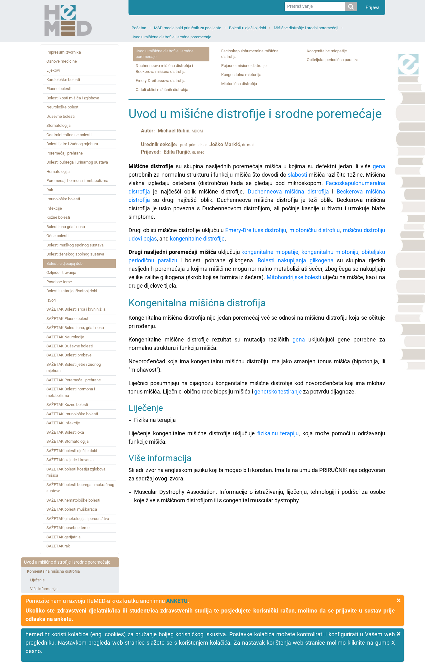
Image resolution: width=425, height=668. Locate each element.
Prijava (373, 7)
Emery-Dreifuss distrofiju (255, 230)
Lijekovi (53, 70)
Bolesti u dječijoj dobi (247, 28)
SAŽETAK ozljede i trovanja (70, 459)
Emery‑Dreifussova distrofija (160, 80)
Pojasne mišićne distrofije (244, 65)
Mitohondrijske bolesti (294, 277)
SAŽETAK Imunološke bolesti (72, 414)
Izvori (51, 300)
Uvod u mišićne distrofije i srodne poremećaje (171, 37)
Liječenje (37, 580)
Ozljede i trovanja (61, 272)
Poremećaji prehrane (64, 153)
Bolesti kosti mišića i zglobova (72, 98)
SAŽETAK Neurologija (65, 337)
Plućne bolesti (58, 88)
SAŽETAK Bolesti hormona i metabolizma (70, 392)
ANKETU (177, 601)
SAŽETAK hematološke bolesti (73, 500)
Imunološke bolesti (63, 199)
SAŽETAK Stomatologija (67, 441)
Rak (49, 190)
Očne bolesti (57, 235)
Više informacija (44, 589)
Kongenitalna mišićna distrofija (53, 571)
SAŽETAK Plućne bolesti (67, 318)
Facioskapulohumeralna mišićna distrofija (249, 54)
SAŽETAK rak (58, 546)
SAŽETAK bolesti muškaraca (71, 509)
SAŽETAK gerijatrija (63, 537)
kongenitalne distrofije (197, 238)
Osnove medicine (61, 61)
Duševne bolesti (60, 116)
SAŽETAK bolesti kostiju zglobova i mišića (76, 472)
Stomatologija (58, 125)
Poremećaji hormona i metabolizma (77, 180)
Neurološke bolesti (62, 107)
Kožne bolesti (58, 217)
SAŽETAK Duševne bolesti (69, 346)
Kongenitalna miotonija (241, 74)
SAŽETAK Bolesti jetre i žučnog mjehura (73, 367)
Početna (139, 28)
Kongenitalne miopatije (327, 51)
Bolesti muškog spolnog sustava (75, 245)
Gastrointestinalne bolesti (68, 134)
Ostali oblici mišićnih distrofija (162, 89)
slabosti (297, 174)
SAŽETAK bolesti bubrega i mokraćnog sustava (80, 487)
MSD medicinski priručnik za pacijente (187, 28)
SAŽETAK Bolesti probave (68, 355)
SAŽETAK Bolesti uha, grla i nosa (75, 327)
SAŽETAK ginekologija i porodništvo (77, 518)
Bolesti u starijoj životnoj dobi (71, 291)
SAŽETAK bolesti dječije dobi (71, 450)
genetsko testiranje (278, 391)
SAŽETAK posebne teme (68, 527)
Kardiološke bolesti (63, 79)
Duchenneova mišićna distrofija (288, 191)
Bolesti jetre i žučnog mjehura (72, 143)
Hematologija (58, 171)
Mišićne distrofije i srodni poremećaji (306, 28)
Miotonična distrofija (239, 83)
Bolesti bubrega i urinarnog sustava (77, 162)
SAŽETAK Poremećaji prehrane (73, 380)
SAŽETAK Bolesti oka (65, 432)
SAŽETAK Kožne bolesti (67, 404)
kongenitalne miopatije (269, 252)
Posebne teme (59, 281)
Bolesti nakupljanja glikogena (295, 260)
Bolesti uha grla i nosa (65, 226)
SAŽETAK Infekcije (63, 423)
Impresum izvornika (63, 52)
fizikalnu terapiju (278, 433)
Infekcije (54, 208)
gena (379, 166)
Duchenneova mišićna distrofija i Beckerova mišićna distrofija (164, 68)
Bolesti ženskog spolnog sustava (75, 254)
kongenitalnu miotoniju (329, 252)
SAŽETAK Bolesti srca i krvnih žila (75, 309)
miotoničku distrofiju (314, 230)
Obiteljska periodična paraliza (332, 59)
